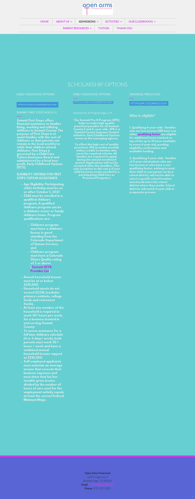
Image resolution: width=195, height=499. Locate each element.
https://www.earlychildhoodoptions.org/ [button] (93, 102)
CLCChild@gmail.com (101, 484)
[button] (37, 104)
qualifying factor (149, 134)
